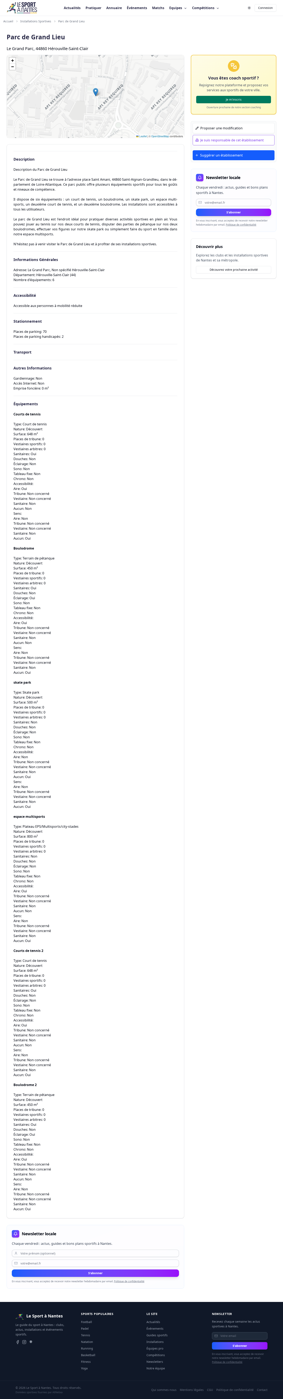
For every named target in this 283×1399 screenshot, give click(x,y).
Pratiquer (93, 8)
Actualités (72, 8)
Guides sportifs (157, 1335)
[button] (95, 92)
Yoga (84, 1368)
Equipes (176, 8)
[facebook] (18, 1342)
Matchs (158, 8)
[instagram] (24, 1342)
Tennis (85, 1335)
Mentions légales (192, 1390)
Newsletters (154, 1362)
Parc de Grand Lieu (71, 21)
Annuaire (114, 8)
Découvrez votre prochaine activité (234, 270)
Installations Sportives (35, 21)
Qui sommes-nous (164, 1390)
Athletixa (57, 1392)
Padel (85, 1328)
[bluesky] (31, 1342)
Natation (87, 1342)
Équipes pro (154, 1348)
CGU (210, 1390)
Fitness (86, 1362)
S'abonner (95, 1273)
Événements (137, 8)
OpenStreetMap (160, 136)
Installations (155, 1342)
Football (86, 1322)
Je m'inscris (234, 99)
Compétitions (203, 8)
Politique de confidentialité (129, 1281)
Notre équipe (155, 1368)
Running (87, 1348)
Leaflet (143, 136)
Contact (262, 1390)
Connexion (265, 8)
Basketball (88, 1355)
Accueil (8, 21)
